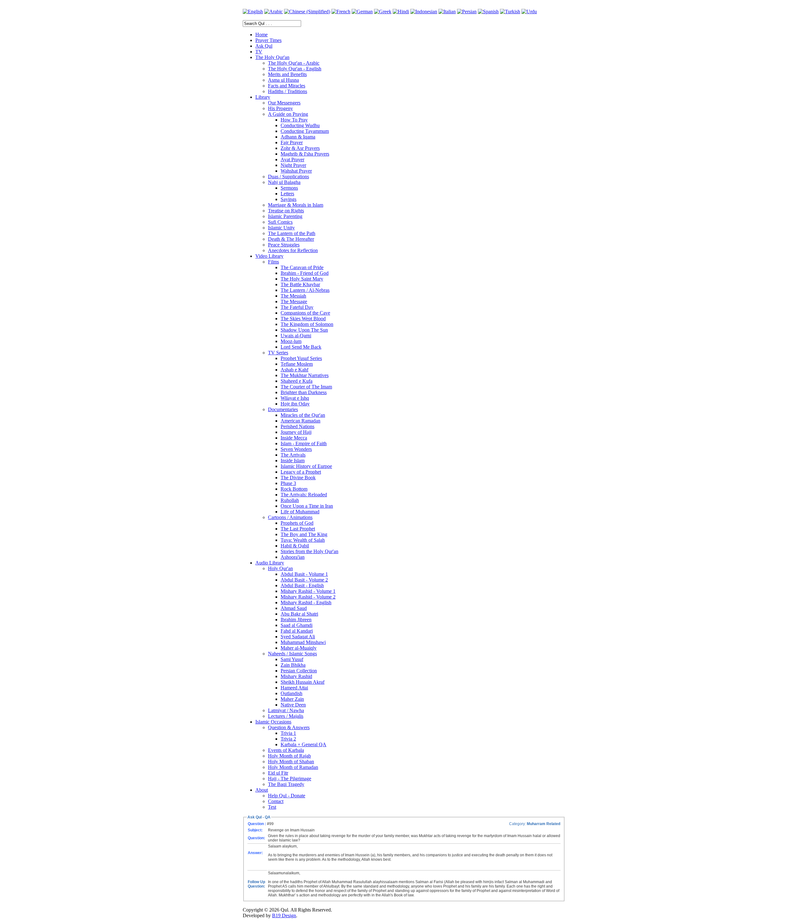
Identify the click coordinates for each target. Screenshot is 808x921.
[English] (253, 12)
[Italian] (447, 12)
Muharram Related (543, 824)
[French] (340, 12)
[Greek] (382, 12)
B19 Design (284, 915)
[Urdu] (529, 12)
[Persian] (467, 12)
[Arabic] (273, 12)
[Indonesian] (423, 12)
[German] (362, 12)
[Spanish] (488, 12)
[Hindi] (401, 12)
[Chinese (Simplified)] (307, 12)
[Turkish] (510, 12)
